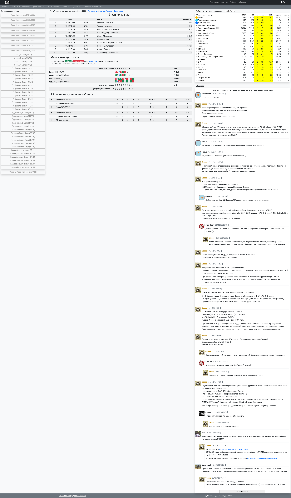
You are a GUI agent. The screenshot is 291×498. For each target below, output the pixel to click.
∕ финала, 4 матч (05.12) (22, 82)
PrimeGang (202, 80)
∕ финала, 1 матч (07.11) (22, 109)
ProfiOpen (5, 7)
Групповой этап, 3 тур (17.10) (23, 140)
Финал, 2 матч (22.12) (23, 61)
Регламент (215, 2)
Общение (242, 2)
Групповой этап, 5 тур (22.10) (23, 133)
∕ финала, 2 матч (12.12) (22, 72)
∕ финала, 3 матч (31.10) (23, 119)
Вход (284, 2)
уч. (257, 15)
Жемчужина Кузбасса (206, 33)
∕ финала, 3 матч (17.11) (22, 102)
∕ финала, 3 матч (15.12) (22, 68)
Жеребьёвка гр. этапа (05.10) (23, 150)
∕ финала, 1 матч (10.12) (22, 75)
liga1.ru (200, 67)
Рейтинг (233, 2)
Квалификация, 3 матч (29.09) (22, 157)
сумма (278, 15)
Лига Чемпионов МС (93, 7)
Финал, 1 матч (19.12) (23, 65)
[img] (225, 94)
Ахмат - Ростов (103, 49)
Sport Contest (203, 44)
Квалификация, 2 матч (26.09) (22, 160)
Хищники (201, 31)
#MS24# (201, 41)
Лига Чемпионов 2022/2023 (23, 35)
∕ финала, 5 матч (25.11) (22, 96)
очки (262, 15)
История (224, 2)
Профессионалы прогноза (207, 20)
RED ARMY (202, 59)
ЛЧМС (200, 75)
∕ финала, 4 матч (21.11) (22, 99)
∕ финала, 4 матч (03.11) (23, 116)
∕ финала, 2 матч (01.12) (22, 89)
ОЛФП (200, 46)
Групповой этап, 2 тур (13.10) (23, 143)
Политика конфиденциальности (72, 496)
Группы (109, 11)
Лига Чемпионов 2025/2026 (23, 20)
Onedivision (202, 70)
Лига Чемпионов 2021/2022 (23, 40)
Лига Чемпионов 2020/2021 (23, 46)
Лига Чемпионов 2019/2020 (23, 51)
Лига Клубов (53, 7)
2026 (271, 15)
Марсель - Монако (105, 23)
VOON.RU (201, 65)
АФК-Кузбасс (203, 51)
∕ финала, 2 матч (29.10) (23, 123)
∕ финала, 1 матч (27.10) (23, 126)
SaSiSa (200, 72)
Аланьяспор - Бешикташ (107, 52)
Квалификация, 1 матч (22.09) (22, 164)
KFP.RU (200, 17)
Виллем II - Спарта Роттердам (109, 43)
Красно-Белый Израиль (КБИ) (209, 28)
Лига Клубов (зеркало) (71, 7)
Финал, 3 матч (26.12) (23, 58)
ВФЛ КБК (201, 49)
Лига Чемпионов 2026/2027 (23, 15)
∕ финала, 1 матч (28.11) (22, 92)
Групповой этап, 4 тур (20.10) (23, 136)
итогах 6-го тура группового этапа (233, 449)
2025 (252, 15)
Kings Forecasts (203, 36)
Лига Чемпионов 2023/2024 (23, 30)
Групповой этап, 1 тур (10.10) (23, 147)
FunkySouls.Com (204, 78)
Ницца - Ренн (103, 39)
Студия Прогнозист (205, 54)
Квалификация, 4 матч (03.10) (22, 154)
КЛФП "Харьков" (204, 23)
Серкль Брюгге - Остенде (108, 29)
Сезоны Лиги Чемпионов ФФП (22, 172)
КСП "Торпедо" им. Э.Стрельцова (210, 57)
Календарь (118, 11)
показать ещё (242, 491)
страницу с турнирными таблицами (262, 458)
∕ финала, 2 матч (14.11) (22, 106)
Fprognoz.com (203, 38)
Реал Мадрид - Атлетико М (108, 33)
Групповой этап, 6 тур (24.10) (23, 130)
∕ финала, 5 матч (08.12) (22, 78)
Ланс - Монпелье (104, 36)
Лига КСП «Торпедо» (21, 7)
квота (286, 15)
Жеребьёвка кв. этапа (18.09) (22, 167)
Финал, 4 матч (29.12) (23, 55)
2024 (244, 15)
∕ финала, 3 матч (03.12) (22, 85)
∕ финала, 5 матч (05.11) (23, 113)
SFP (199, 62)
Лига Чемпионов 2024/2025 (23, 25)
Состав (101, 11)
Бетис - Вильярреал (105, 46)
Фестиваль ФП (39, 7)
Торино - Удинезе (104, 26)
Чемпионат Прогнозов (206, 25)
